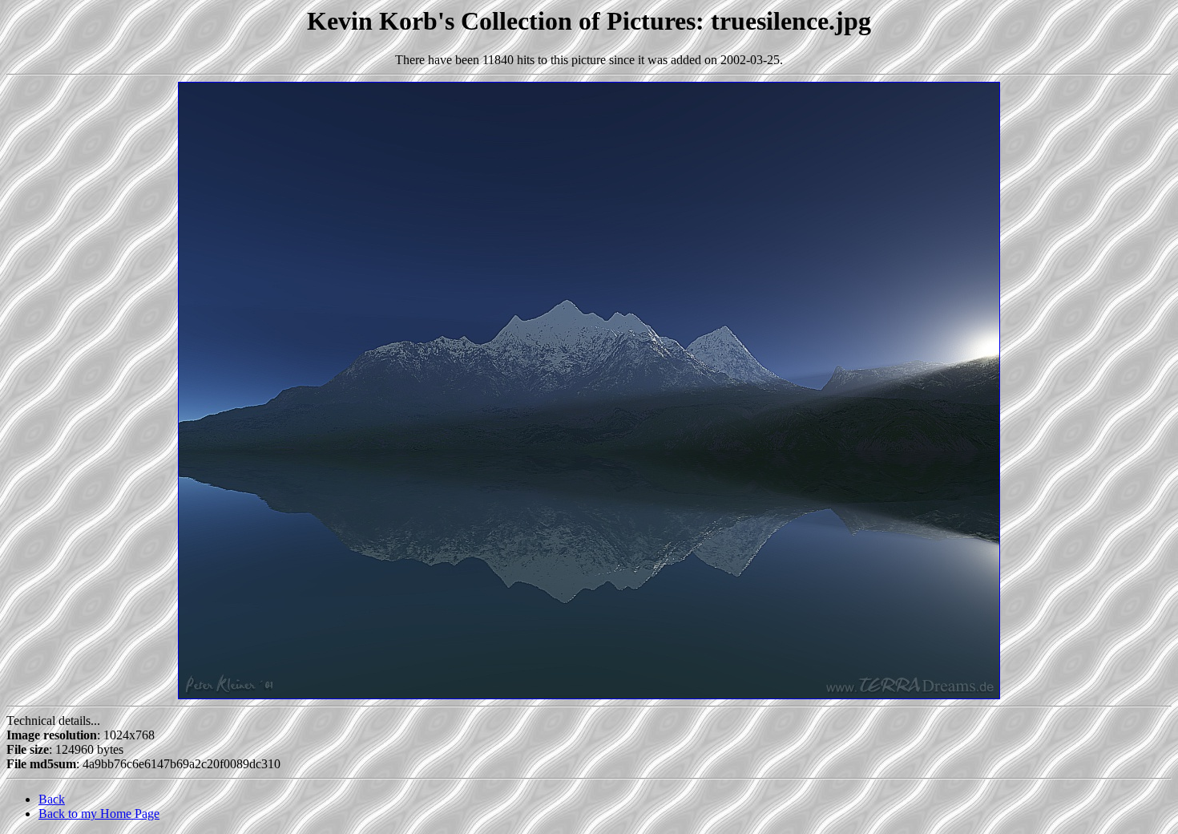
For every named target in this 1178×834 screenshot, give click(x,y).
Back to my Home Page (98, 813)
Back (51, 799)
